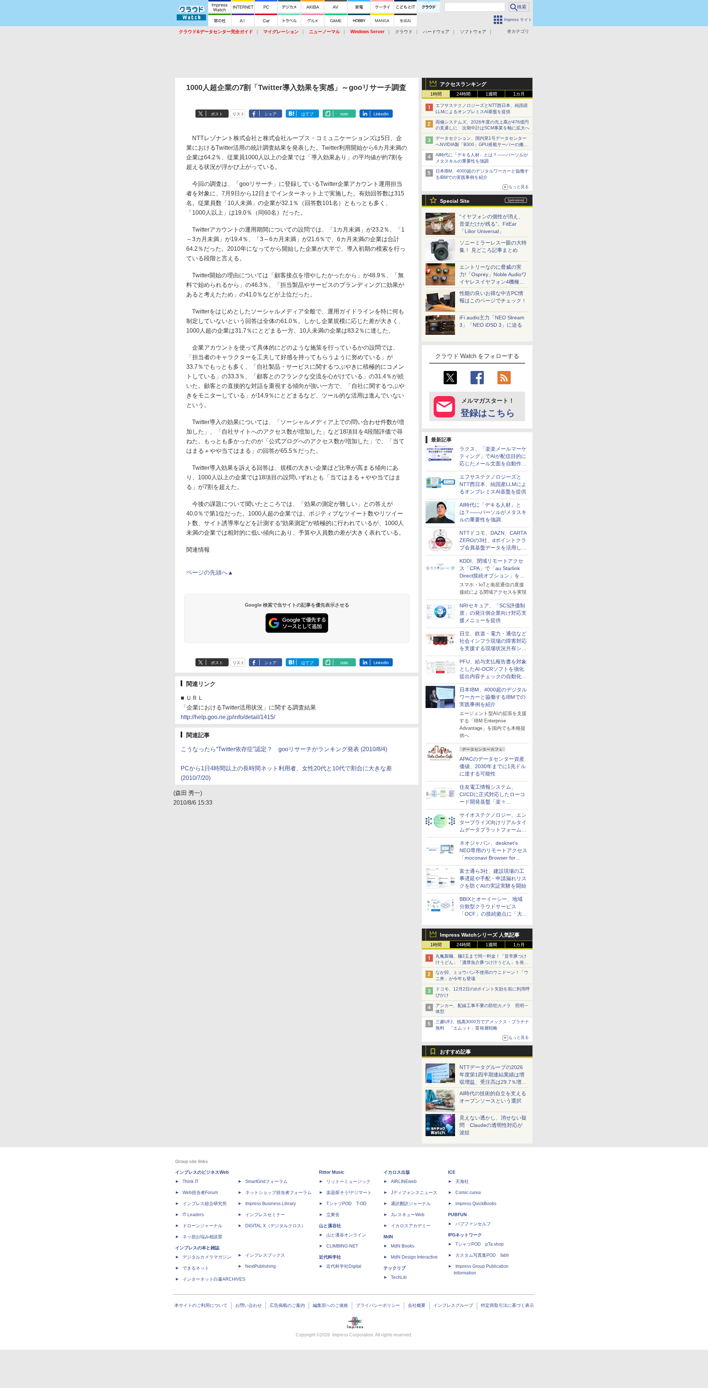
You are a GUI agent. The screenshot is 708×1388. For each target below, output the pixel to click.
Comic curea (468, 1192)
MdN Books (402, 1246)
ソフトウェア (473, 31)
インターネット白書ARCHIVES (214, 1279)
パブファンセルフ (473, 1223)
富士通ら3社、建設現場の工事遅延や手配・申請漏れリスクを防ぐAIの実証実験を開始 (493, 878)
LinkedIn (381, 114)
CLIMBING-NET (342, 1246)
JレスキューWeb (407, 1214)
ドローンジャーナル (202, 1225)
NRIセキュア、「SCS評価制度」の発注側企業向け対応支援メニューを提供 (493, 613)
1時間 (436, 94)
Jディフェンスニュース (414, 1192)
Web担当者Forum (200, 1192)
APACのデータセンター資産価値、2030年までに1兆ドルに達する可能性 (492, 766)
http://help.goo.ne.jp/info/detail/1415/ (228, 717)
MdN (388, 1236)
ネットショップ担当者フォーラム (278, 1192)
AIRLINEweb (404, 1181)
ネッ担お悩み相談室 (202, 1236)
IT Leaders (193, 1214)
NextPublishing (260, 1266)
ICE (451, 1172)
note (344, 114)
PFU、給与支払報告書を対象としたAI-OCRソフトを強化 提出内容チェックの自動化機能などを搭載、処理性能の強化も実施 (494, 676)
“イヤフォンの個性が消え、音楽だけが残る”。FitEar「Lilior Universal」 (491, 224)
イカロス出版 (397, 1172)
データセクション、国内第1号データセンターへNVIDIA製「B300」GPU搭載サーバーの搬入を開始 (481, 144)
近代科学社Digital (343, 1266)
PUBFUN (457, 1214)
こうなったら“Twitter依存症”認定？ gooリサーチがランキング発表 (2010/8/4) (284, 749)
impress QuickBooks (475, 1203)
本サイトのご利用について (201, 1305)
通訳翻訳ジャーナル (411, 1203)
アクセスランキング (463, 84)
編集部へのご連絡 (330, 1305)
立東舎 (333, 1214)
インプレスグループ (453, 1305)
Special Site (454, 201)
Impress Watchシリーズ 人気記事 (480, 935)
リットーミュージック (348, 1181)
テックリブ (395, 1268)
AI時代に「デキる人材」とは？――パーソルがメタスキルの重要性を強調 (493, 512)
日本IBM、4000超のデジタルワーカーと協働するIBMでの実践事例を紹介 (493, 697)
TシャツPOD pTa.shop (479, 1244)
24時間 (464, 94)
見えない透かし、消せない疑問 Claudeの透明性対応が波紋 (493, 1125)
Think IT (190, 1181)
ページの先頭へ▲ (209, 572)
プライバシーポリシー (378, 1305)
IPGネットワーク (465, 1235)
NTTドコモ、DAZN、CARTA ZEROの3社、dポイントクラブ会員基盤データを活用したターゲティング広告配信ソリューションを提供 (493, 547)
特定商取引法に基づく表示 (507, 1305)
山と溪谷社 (330, 1225)
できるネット (196, 1268)
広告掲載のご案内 (287, 1305)
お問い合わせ (248, 1305)
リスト (238, 114)
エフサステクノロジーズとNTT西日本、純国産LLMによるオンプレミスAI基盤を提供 (493, 484)
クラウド (404, 31)
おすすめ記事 (455, 1052)
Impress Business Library (270, 1203)
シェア (270, 114)
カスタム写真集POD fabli (482, 1255)
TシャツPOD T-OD (346, 1203)
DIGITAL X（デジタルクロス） (275, 1225)
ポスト (217, 114)
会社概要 (417, 1305)
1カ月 (519, 94)
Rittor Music (331, 1172)
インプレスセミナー (265, 1214)
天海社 (462, 1181)
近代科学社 (330, 1257)
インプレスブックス (265, 1255)
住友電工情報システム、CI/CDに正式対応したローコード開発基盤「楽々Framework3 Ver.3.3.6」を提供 (493, 801)
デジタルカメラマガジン (207, 1257)
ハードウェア (436, 31)
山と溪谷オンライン (346, 1235)
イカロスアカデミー (411, 1225)
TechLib (399, 1277)
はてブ (307, 114)
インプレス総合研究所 (205, 1203)
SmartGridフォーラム (266, 1181)
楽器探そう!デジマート (349, 1192)
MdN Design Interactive (414, 1257)
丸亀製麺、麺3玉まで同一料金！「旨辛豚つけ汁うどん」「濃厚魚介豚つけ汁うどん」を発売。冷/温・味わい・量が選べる (481, 962)
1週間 (491, 94)
